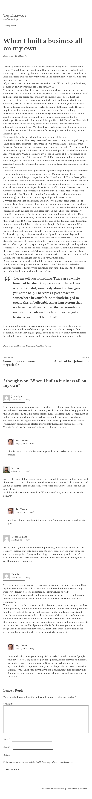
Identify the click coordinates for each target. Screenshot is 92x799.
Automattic (84, 789)
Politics (41, 346)
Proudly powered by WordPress (52, 789)
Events (34, 346)
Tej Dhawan (14, 15)
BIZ (71, 248)
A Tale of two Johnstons (71, 360)
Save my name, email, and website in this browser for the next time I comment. (40, 762)
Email (6, 747)
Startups (48, 346)
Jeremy (15, 468)
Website (6, 755)
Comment (8, 704)
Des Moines (27, 346)
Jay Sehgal (17, 396)
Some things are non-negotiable (19, 362)
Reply (28, 399)
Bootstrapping (16, 346)
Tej (26, 56)
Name (6, 739)
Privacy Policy (9, 26)
